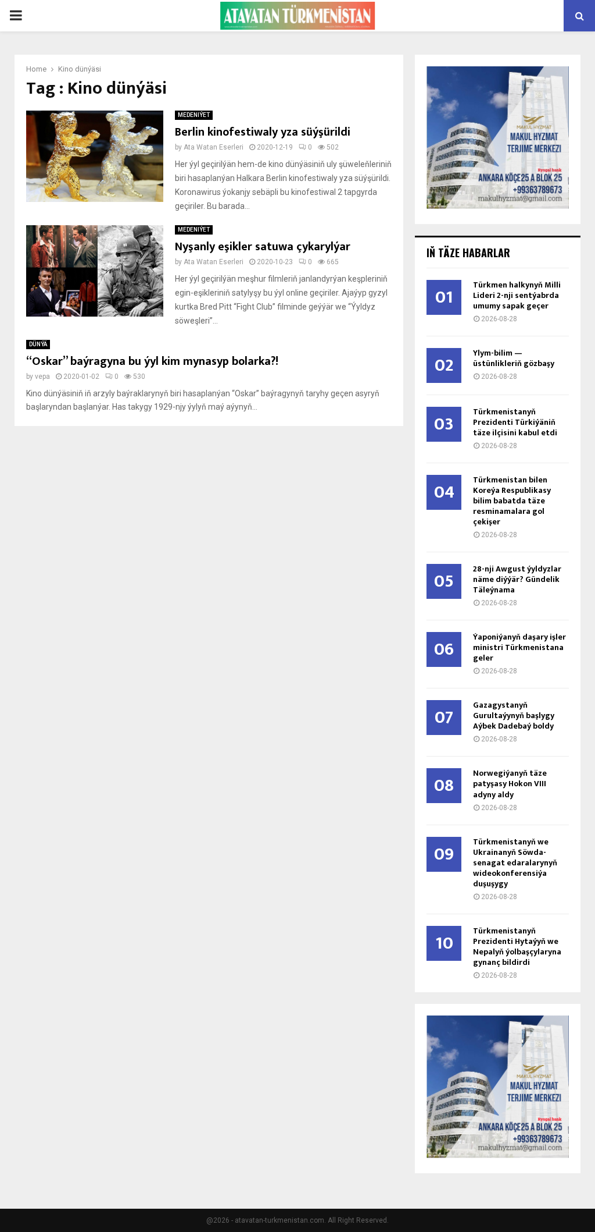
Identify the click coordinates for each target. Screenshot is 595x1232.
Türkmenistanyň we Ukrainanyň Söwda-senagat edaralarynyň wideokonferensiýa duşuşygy (515, 862)
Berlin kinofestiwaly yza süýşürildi (262, 132)
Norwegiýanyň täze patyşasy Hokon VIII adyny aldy (510, 783)
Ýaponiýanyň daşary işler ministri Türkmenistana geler (519, 647)
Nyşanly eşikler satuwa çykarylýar (262, 247)
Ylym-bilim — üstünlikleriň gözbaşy (513, 358)
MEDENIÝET (194, 115)
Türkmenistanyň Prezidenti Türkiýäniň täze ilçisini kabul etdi (515, 422)
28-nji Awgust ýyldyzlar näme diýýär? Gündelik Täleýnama (517, 579)
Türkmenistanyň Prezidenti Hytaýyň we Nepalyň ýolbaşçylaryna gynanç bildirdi (517, 946)
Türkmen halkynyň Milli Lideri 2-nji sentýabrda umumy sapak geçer (517, 295)
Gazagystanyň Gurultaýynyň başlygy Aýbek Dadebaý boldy (513, 715)
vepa (42, 376)
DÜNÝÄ (38, 344)
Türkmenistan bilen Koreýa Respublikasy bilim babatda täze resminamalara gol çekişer (512, 500)
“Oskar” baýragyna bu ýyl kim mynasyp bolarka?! (152, 361)
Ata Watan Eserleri (213, 147)
